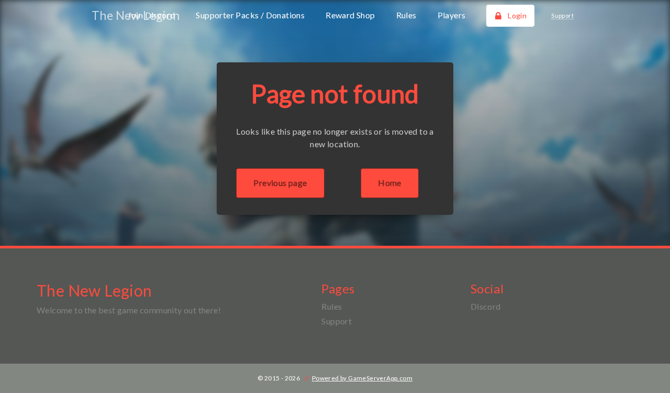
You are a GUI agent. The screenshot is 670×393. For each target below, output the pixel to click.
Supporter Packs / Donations (250, 15)
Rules (406, 15)
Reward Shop (350, 15)
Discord (486, 306)
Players (452, 15)
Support (336, 321)
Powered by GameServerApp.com (362, 378)
